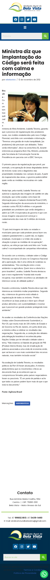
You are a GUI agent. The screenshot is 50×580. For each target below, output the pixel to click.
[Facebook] (15, 19)
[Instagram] (22, 19)
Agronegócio (22, 403)
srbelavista (11, 79)
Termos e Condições (34, 570)
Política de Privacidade (25, 573)
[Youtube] (34, 19)
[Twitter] (28, 19)
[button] (25, 27)
